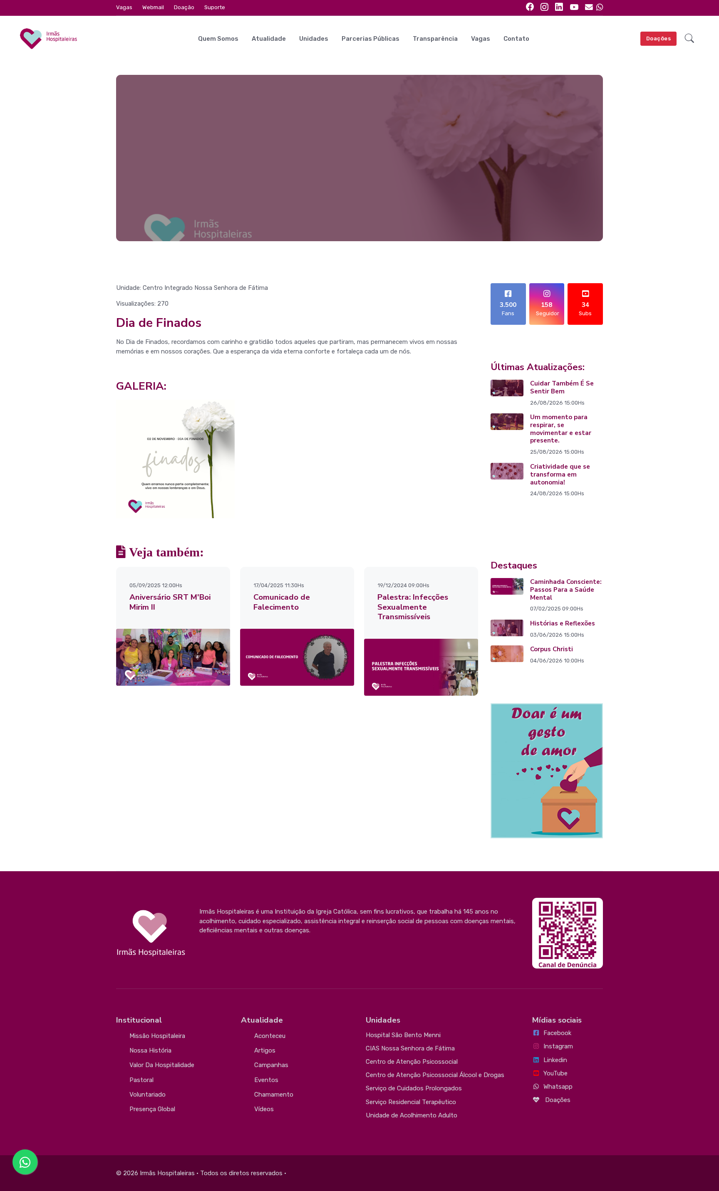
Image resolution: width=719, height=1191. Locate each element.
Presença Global (152, 1109)
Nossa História (150, 1050)
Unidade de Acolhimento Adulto (411, 1115)
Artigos (264, 1050)
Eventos (266, 1080)
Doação (184, 7)
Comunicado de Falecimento (281, 602)
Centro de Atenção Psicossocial (412, 1061)
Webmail (153, 7)
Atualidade (269, 38)
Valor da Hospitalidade (161, 1065)
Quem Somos (218, 38)
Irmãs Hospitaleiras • (169, 1173)
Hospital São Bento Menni (403, 1035)
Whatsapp (558, 1086)
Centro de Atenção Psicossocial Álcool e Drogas (435, 1075)
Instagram (558, 1046)
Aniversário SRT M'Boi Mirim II (170, 602)
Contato (516, 38)
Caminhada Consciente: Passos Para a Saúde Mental (566, 590)
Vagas (124, 7)
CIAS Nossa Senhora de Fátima (410, 1048)
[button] (689, 38)
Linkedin (555, 1060)
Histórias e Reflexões (562, 623)
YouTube (555, 1073)
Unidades (313, 38)
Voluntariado (147, 1094)
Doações (658, 38)
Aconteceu (269, 1036)
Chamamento (273, 1094)
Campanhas (271, 1065)
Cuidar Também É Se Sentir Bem (562, 387)
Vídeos (264, 1109)
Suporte (214, 7)
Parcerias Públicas (370, 38)
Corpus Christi (551, 649)
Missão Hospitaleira (157, 1036)
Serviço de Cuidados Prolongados (414, 1088)
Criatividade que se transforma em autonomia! (560, 474)
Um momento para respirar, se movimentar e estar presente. (560, 429)
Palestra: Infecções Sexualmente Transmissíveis (412, 607)
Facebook (557, 1033)
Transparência (435, 38)
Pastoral (141, 1080)
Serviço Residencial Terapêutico (411, 1102)
